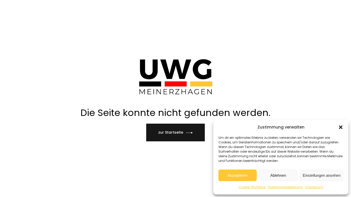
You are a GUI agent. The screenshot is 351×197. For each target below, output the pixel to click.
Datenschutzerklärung (285, 187)
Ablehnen (278, 175)
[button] (340, 127)
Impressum (314, 187)
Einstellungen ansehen (321, 175)
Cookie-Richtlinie (252, 187)
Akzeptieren (237, 175)
